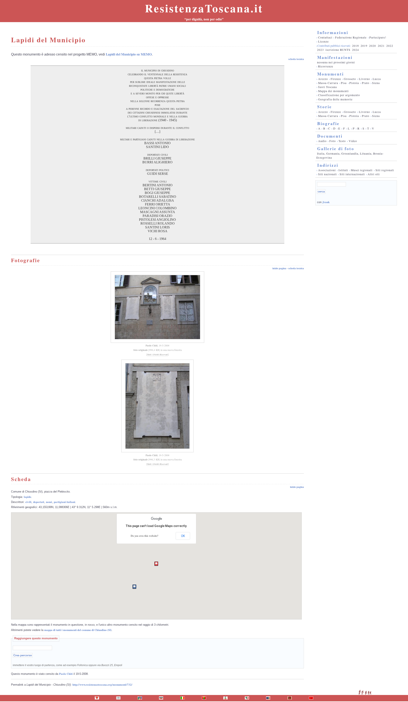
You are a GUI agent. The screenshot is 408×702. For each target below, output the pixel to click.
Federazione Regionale (351, 37)
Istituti (343, 170)
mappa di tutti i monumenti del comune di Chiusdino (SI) (78, 630)
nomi (49, 502)
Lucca (377, 79)
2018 (355, 46)
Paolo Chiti (151, 345)
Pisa (344, 83)
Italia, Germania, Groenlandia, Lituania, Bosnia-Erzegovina (350, 155)
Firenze (336, 79)
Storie (324, 107)
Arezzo (323, 79)
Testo (342, 141)
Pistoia (354, 83)
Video (353, 141)
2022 (389, 46)
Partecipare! (377, 37)
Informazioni (332, 32)
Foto (332, 141)
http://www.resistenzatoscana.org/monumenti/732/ (102, 684)
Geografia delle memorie (335, 99)
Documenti (330, 136)
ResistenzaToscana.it (204, 8)
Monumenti (330, 74)
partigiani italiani (64, 502)
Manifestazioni (335, 57)
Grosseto (350, 79)
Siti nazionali (327, 174)
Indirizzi (327, 165)
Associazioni (327, 170)
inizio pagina (279, 268)
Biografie (328, 123)
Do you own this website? (144, 536)
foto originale (140, 350)
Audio (322, 141)
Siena (376, 83)
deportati (38, 502)
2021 (381, 46)
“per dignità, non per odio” (204, 19)
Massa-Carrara (328, 83)
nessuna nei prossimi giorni (336, 62)
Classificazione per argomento (339, 95)
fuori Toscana (327, 87)
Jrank (326, 202)
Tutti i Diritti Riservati (157, 354)
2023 (320, 50)
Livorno (364, 79)
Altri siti (374, 174)
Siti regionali (384, 170)
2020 (372, 46)
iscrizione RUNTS (338, 50)
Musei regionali (362, 170)
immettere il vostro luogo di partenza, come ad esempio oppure (67, 665)
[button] (156, 564)
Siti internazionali (352, 174)
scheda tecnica (296, 59)
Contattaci (325, 37)
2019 (364, 46)
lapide (27, 497)
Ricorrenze (325, 66)
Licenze (323, 41)
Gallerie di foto (335, 148)
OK (183, 536)
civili (28, 502)
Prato (365, 83)
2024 (355, 50)
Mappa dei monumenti (333, 91)
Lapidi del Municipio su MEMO (129, 54)
